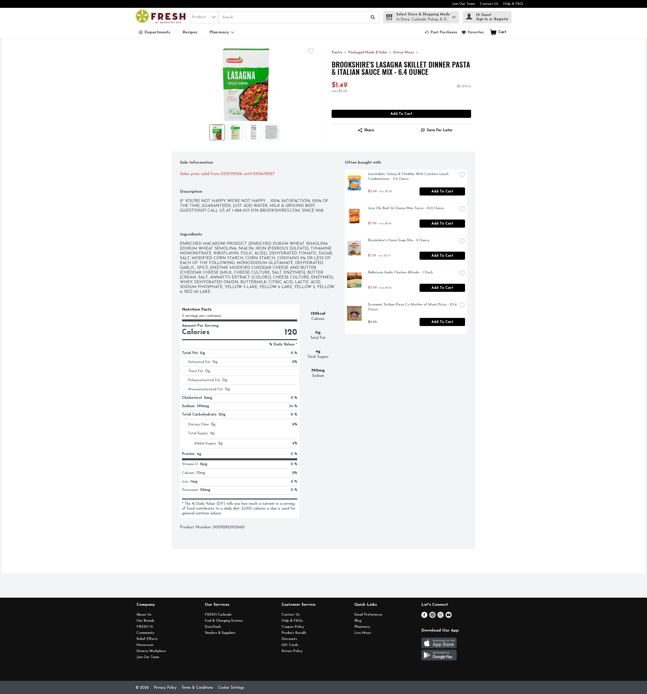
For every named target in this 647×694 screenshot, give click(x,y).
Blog (357, 621)
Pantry (337, 52)
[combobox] (204, 17)
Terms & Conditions (197, 688)
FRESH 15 (144, 627)
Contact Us (489, 4)
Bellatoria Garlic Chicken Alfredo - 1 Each (400, 272)
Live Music (362, 633)
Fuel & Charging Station (224, 621)
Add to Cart (401, 114)
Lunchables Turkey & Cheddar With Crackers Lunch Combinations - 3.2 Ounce (409, 176)
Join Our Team (463, 4)
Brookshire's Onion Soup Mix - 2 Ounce (398, 240)
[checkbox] (311, 51)
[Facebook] (424, 617)
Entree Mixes (403, 52)
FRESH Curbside (218, 615)
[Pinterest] (432, 617)
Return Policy (292, 651)
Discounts (289, 639)
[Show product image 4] (272, 132)
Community (145, 633)
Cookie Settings (231, 688)
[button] (454, 15)
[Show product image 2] (235, 132)
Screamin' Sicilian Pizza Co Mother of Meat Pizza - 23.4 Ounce (412, 307)
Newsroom (144, 645)
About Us (143, 615)
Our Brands (145, 621)
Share (369, 130)
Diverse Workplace (151, 651)
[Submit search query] (373, 17)
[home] (161, 17)
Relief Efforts (147, 639)
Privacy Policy (165, 688)
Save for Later (440, 130)
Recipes (189, 32)
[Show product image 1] (217, 132)
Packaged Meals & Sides (367, 52)
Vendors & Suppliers (220, 633)
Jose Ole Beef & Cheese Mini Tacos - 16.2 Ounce (406, 208)
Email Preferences (368, 615)
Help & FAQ (513, 4)
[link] (440, 32)
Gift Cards (290, 645)
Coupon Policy (293, 627)
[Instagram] (440, 617)
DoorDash (213, 627)
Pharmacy (362, 627)
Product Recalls (294, 633)
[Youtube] (449, 617)
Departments (157, 32)
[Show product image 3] (253, 132)
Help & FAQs (292, 621)
